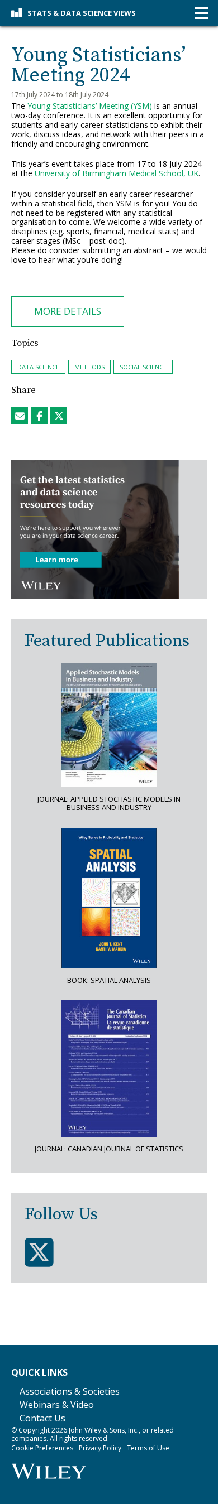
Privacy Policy (100, 1448)
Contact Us (42, 1418)
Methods (89, 367)
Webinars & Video (57, 1405)
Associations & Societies (70, 1391)
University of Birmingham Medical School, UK (116, 173)
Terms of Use (148, 1448)
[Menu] (201, 13)
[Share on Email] (19, 415)
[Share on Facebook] (39, 415)
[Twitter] (39, 1252)
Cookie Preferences (42, 1448)
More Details (67, 311)
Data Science (38, 367)
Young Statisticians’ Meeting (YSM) (89, 105)
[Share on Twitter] (58, 415)
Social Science (143, 367)
